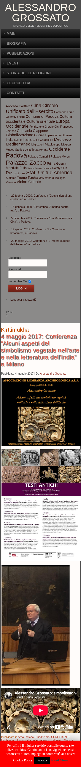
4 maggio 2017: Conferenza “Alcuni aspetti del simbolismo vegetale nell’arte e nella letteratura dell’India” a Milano (40, 350)
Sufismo (11, 177)
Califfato (24, 106)
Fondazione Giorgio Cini (44, 126)
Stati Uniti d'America (49, 172)
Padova (16, 155)
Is (21, 139)
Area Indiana (26, 737)
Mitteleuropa (52, 144)
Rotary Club (59, 168)
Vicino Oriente (29, 182)
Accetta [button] (42, 760)
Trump (22, 177)
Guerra (39, 135)
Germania (24, 131)
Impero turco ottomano (59, 135)
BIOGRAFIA (16, 43)
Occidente (59, 149)
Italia (27, 139)
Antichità (12, 106)
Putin (23, 168)
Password (14, 269)
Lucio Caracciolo (42, 139)
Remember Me (17, 281)
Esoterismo (8, 740)
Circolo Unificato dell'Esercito (32, 108)
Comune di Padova (42, 116)
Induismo (56, 740)
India (9, 139)
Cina (36, 105)
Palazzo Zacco (26, 162)
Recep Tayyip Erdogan (39, 168)
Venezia (11, 182)
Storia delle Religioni (29, 73)
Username (14, 257)
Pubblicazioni (20, 53)
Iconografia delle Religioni (33, 740)
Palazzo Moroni (60, 156)
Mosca (66, 144)
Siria (22, 173)
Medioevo (62, 139)
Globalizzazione (19, 135)
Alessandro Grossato (40, 12)
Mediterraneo (18, 144)
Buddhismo (42, 737)
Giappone (40, 131)
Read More (59, 760)
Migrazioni (37, 144)
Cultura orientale (40, 121)
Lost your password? (23, 299)
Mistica (68, 740)
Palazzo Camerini (39, 156)
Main (11, 33)
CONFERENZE (60, 737)
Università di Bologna (52, 177)
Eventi (13, 63)
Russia (12, 172)
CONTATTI (15, 93)
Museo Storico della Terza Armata (27, 149)
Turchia (33, 177)
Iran (16, 139)
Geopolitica (18, 83)
